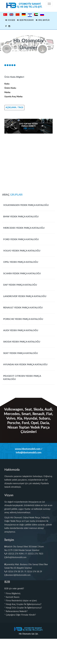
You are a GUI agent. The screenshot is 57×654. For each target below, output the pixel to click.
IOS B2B (11, 20)
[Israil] (30, 15)
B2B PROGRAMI (26, 20)
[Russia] (42, 15)
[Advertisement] (28, 162)
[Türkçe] (5, 15)
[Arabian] (36, 15)
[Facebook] (5, 26)
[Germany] (24, 15)
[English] (11, 15)
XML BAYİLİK (43, 20)
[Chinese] (17, 15)
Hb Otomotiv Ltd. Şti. (28, 634)
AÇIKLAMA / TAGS (14, 108)
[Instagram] (9, 26)
